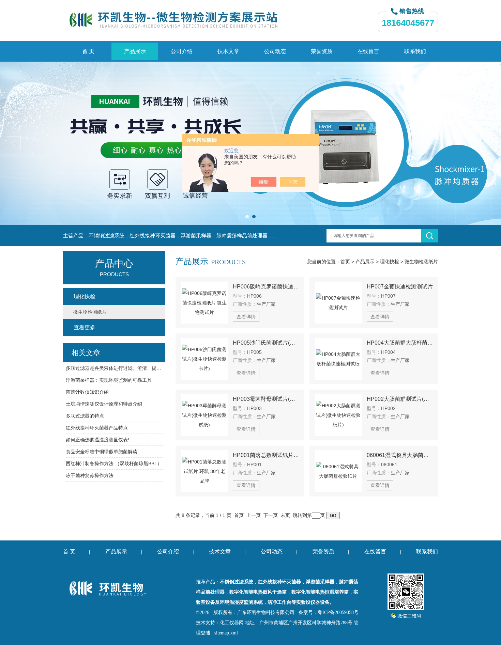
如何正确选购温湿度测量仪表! (97, 439)
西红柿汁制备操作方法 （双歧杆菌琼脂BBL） (114, 463)
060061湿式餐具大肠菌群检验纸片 (400, 455)
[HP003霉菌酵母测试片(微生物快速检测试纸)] (204, 415)
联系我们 (415, 51)
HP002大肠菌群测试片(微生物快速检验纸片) (400, 399)
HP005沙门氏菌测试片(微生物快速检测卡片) (266, 343)
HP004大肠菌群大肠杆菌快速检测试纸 (400, 343)
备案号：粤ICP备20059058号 (329, 612)
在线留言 (368, 51)
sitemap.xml (226, 632)
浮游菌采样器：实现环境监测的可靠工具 (109, 380)
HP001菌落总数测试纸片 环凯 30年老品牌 (266, 455)
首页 (345, 261)
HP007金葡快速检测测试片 (400, 286)
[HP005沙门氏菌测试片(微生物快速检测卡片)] (204, 359)
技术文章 (228, 51)
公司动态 (275, 51)
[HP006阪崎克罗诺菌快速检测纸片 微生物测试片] (204, 303)
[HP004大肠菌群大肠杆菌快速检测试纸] (338, 359)
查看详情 (246, 316)
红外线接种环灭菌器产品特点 (97, 427)
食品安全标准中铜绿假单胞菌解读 (101, 451)
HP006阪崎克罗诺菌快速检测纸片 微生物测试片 (266, 286)
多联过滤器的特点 (85, 416)
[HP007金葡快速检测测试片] (338, 303)
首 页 (88, 51)
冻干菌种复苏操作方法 (89, 475)
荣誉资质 (322, 51)
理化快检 (389, 261)
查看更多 (84, 327)
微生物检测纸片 (421, 261)
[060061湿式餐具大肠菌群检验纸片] (338, 471)
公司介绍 (182, 51)
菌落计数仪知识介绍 (87, 392)
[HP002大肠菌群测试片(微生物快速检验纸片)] (338, 415)
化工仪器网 (232, 622)
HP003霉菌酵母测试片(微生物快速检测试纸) (266, 399)
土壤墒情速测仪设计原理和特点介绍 (104, 404)
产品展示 (135, 51)
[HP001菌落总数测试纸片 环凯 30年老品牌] (204, 471)
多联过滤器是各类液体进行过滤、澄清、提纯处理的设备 (114, 368)
